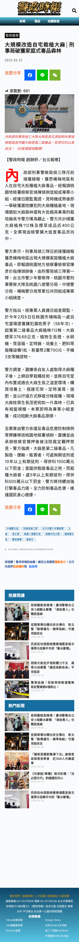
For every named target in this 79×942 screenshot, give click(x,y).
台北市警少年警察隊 (53, 528)
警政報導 (12, 35)
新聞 (22, 21)
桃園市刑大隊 (53, 534)
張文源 (15, 534)
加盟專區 (52, 895)
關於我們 (15, 895)
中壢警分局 (13, 528)
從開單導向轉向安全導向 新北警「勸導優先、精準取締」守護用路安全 (52, 629)
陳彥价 (30, 539)
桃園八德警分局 (32, 534)
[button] (23, 21)
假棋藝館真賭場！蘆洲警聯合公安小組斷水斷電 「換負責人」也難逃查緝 (52, 609)
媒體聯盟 (54, 21)
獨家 (37, 21)
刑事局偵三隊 (30, 528)
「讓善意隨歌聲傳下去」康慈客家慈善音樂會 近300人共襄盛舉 (52, 758)
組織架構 (27, 895)
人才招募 (40, 895)
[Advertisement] (39, 848)
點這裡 (33, 566)
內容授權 (64, 895)
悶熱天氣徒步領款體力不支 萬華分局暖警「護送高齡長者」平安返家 (52, 667)
